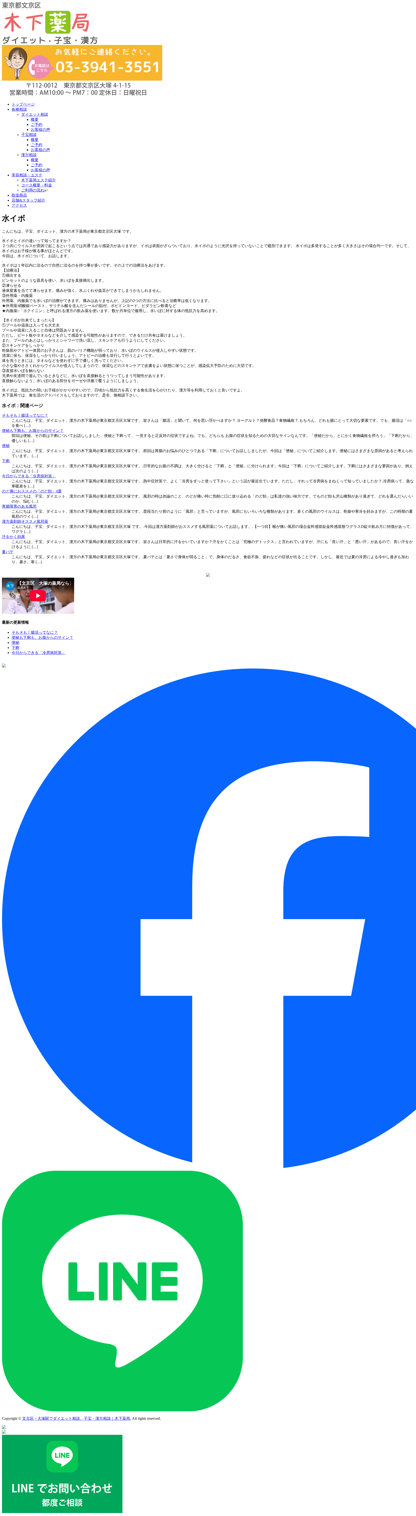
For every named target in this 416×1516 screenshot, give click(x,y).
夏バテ (7, 552)
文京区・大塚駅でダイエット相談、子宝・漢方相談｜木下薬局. (76, 1418)
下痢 (6, 461)
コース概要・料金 (36, 185)
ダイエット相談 (34, 114)
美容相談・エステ (27, 175)
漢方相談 (29, 155)
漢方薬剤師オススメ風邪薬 (25, 521)
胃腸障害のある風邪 (19, 506)
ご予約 (36, 124)
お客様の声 (40, 130)
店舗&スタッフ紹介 (28, 200)
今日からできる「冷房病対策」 (29, 476)
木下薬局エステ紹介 (38, 180)
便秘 (6, 446)
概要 (35, 119)
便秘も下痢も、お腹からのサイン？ (33, 431)
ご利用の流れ (32, 190)
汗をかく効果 (13, 537)
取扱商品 (19, 195)
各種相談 (19, 109)
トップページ (23, 104)
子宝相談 (29, 135)
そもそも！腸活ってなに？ (25, 415)
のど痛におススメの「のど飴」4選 (32, 491)
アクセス (19, 205)
